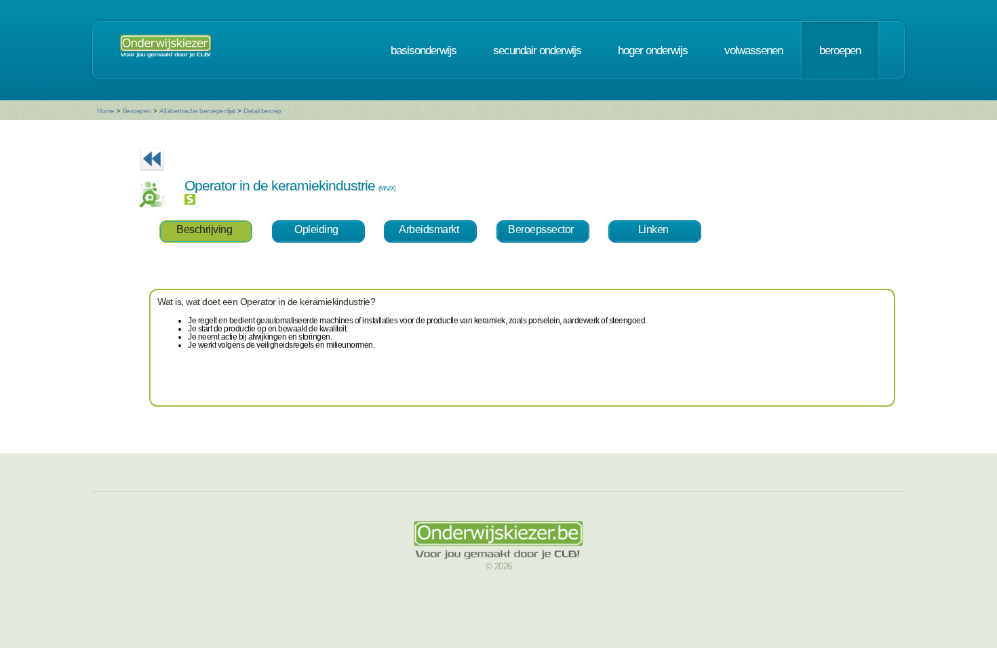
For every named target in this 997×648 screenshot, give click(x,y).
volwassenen (753, 50)
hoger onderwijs (653, 50)
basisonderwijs (423, 50)
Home (105, 111)
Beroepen (137, 111)
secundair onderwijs (537, 50)
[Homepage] (165, 50)
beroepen (840, 50)
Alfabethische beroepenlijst (197, 111)
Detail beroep (262, 111)
